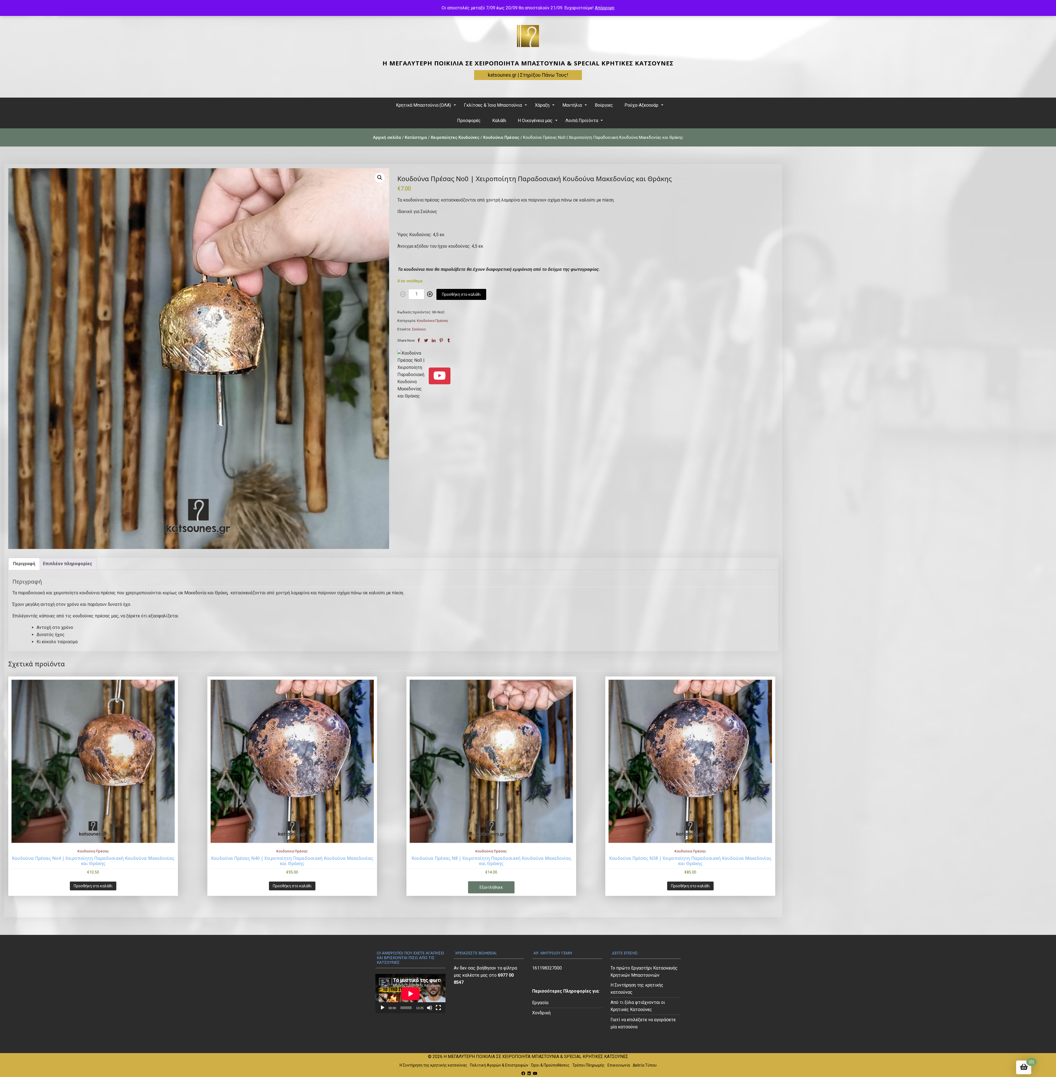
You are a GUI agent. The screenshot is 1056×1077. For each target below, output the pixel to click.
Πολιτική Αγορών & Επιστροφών (499, 1065)
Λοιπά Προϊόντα (581, 120)
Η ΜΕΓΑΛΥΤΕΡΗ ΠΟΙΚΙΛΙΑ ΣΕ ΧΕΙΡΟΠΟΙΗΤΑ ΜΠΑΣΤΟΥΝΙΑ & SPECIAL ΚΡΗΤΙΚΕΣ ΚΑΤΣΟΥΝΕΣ (528, 63)
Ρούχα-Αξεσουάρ (641, 105)
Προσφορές (469, 120)
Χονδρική (541, 1012)
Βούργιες (604, 105)
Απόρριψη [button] (604, 7)
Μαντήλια (572, 105)
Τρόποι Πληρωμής (588, 1065)
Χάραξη (542, 105)
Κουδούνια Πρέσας (501, 137)
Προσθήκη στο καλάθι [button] (93, 886)
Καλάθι (499, 120)
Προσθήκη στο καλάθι (461, 294)
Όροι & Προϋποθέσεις (550, 1065)
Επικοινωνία (618, 1065)
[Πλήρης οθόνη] (438, 1007)
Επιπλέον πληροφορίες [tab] (67, 563)
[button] (380, 178)
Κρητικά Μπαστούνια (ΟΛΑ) (423, 105)
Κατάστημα (416, 137)
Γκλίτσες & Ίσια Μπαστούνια (493, 105)
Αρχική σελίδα (387, 137)
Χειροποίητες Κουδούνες (455, 137)
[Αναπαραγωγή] (382, 1007)
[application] (410, 993)
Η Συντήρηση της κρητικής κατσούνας (433, 1065)
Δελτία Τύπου (645, 1065)
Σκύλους (419, 329)
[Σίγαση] (429, 1007)
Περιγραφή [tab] (24, 563)
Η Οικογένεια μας (535, 120)
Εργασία (540, 1002)
